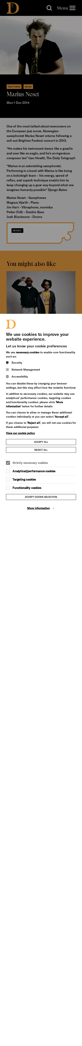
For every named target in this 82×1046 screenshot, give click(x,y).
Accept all (41, 441)
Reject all (41, 449)
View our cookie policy (20, 433)
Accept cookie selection (41, 496)
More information (38, 508)
